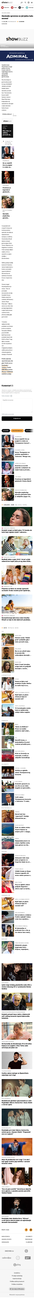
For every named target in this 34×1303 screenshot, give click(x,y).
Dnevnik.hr (6, 7)
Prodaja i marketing (17, 1276)
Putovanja (31, 7)
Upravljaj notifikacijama (18, 1289)
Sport (23, 7)
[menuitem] (28, 2)
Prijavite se (17, 418)
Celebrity (29, 1236)
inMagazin (5, 1242)
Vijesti (15, 7)
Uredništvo (17, 1273)
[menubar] (28, 2)
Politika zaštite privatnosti (17, 1281)
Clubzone (29, 1242)
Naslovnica (6, 1236)
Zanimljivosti (6, 1239)
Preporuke (28, 1239)
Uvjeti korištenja (17, 1278)
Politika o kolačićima (17, 1284)
